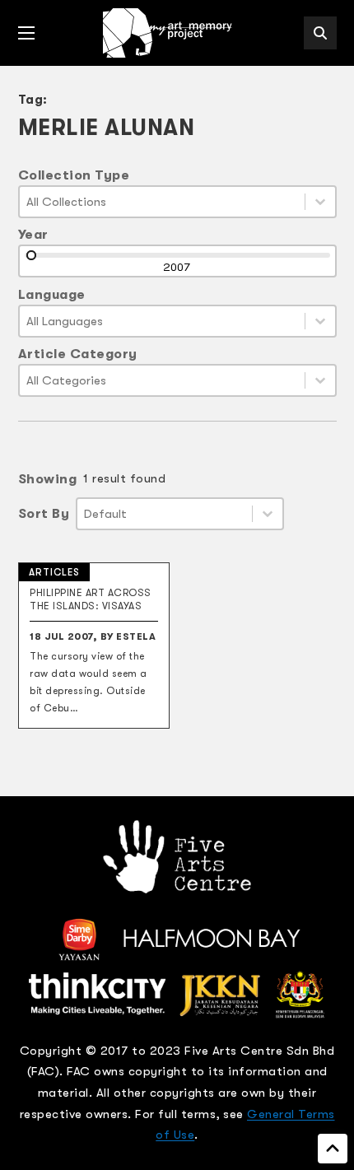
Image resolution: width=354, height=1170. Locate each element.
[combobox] (162, 202)
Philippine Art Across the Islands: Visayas (90, 599)
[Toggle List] (320, 202)
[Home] (169, 33)
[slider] (31, 255)
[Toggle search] (320, 32)
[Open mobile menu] (26, 33)
